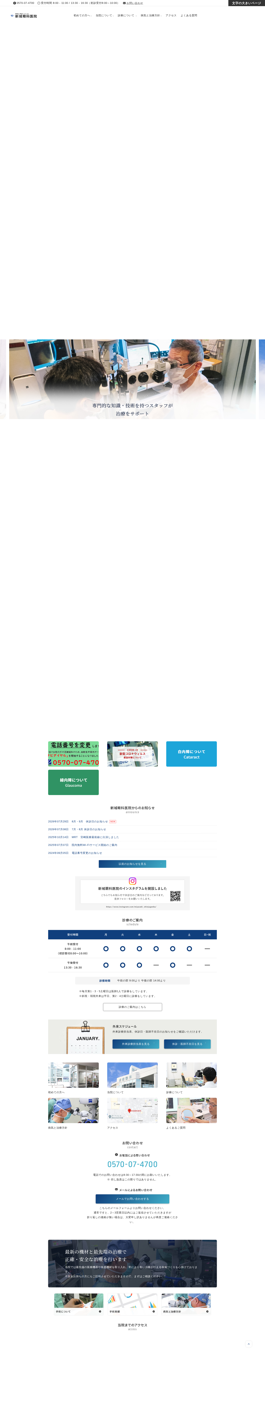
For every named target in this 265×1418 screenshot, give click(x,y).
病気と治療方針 (150, 15)
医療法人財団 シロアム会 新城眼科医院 (41, 15)
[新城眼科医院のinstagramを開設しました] (132, 907)
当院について (104, 15)
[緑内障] (73, 792)
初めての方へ (82, 15)
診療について (126, 15)
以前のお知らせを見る (132, 863)
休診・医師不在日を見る (187, 1044)
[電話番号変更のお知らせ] (73, 764)
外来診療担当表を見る (136, 1044)
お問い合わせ (135, 3)
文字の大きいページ (246, 3)
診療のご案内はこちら (132, 1007)
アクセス (171, 15)
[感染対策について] (132, 764)
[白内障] (191, 764)
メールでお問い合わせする (132, 1198)
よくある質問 (189, 15)
